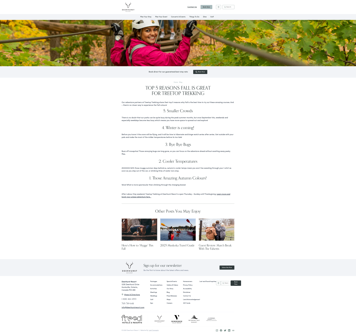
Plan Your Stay (145, 17)
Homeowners (187, 281)
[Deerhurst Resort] (159, 319)
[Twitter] (225, 330)
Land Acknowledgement (190, 299)
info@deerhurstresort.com (133, 308)
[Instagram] (217, 330)
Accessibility (187, 289)
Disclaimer (186, 292)
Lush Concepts (154, 330)
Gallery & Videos (172, 285)
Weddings (153, 296)
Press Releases (172, 296)
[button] (225, 7)
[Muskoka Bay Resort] (194, 319)
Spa (151, 303)
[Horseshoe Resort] (176, 319)
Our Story (170, 289)
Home (176, 82)
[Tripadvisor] (233, 330)
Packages (153, 281)
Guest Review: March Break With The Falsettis (215, 246)
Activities (153, 289)
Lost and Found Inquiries (208, 281)
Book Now (206, 7)
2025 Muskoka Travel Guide (177, 245)
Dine (205, 17)
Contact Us (192, 7)
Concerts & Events (178, 17)
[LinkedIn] (229, 330)
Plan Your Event (161, 17)
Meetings (153, 292)
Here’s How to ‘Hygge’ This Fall (137, 246)
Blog (180, 82)
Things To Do (194, 17)
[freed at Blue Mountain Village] (211, 319)
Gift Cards (186, 303)
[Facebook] (221, 330)
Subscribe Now (227, 267)
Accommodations (156, 285)
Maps (169, 299)
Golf (212, 17)
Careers (169, 303)
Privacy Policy (187, 285)
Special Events (172, 281)
